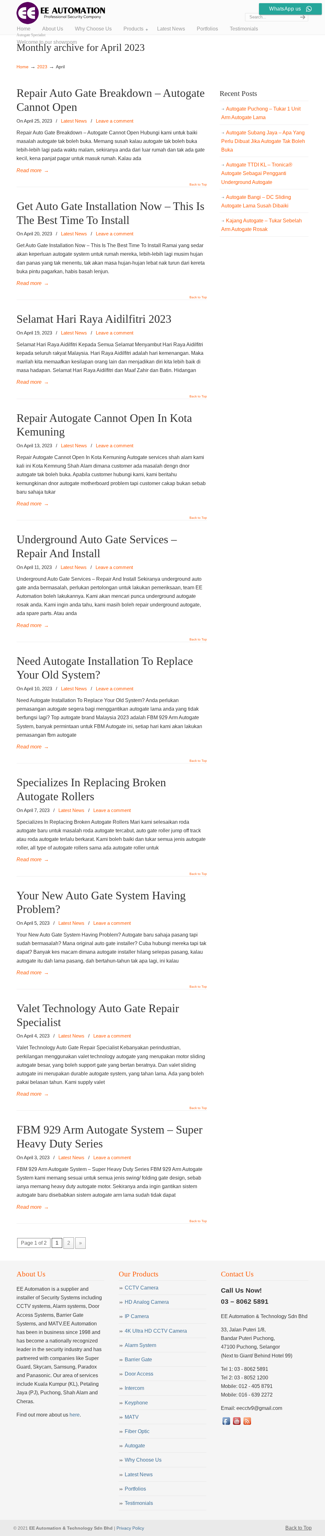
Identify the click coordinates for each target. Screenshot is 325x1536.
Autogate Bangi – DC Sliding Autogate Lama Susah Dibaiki (256, 201)
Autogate (135, 1445)
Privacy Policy (130, 1528)
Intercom (134, 1388)
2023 (42, 66)
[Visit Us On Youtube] (236, 1424)
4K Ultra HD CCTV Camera (156, 1331)
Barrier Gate (138, 1359)
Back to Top (198, 184)
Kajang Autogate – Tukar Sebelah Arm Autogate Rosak (261, 225)
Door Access (139, 1374)
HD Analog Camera (147, 1302)
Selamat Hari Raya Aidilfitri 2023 (94, 318)
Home (23, 66)
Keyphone (136, 1402)
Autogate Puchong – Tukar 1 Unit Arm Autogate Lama (261, 113)
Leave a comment (114, 121)
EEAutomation (61, 13)
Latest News (74, 121)
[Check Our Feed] (247, 1424)
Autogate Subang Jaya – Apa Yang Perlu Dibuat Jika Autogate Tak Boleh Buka (263, 141)
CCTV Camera (141, 1287)
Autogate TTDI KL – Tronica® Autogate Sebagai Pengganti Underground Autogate (256, 173)
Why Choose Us (143, 1460)
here (75, 1415)
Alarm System (140, 1345)
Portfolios (135, 1489)
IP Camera (137, 1316)
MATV (132, 1417)
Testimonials (139, 1503)
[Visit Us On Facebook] (226, 1424)
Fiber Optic (137, 1431)
